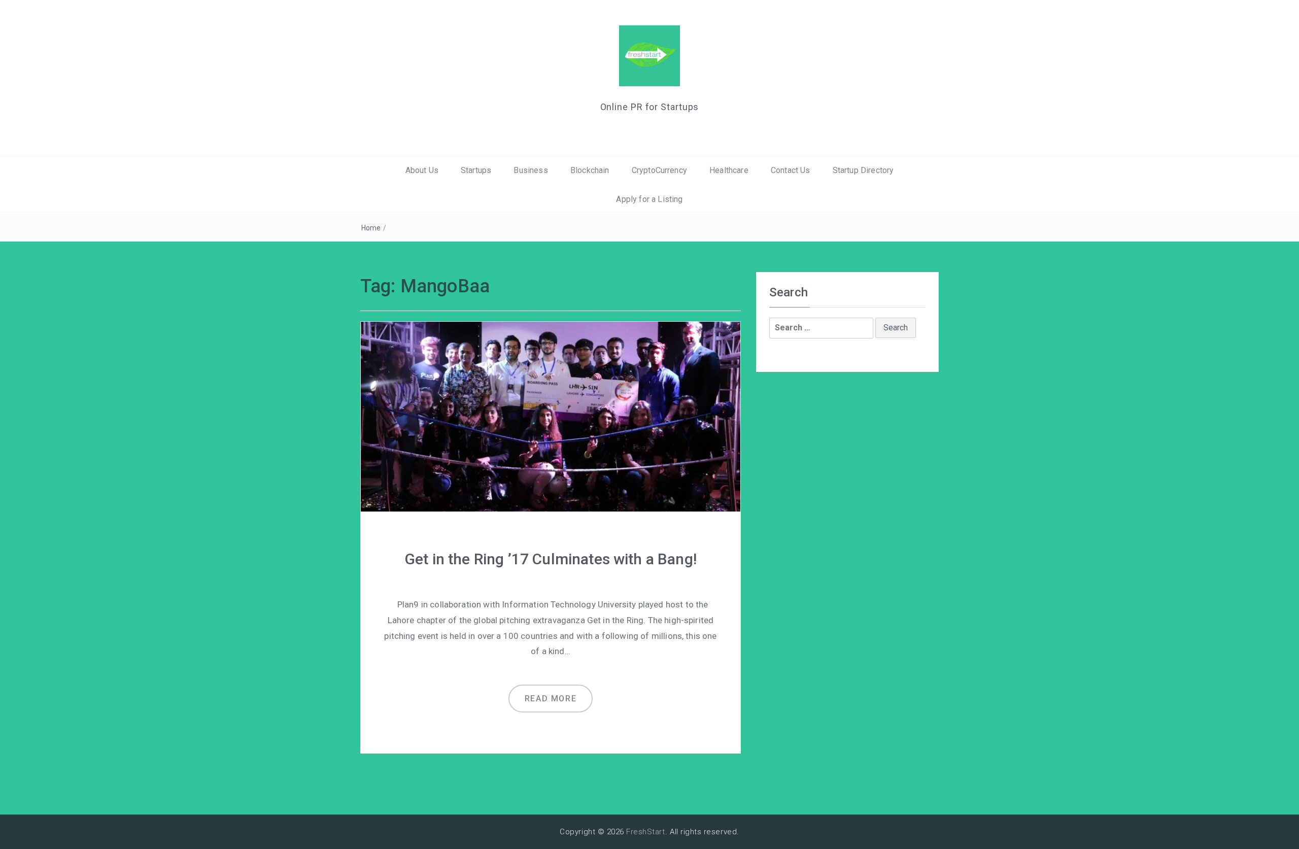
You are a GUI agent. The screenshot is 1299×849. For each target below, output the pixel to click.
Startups (476, 170)
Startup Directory (863, 170)
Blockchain (589, 170)
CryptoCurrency (659, 170)
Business (531, 170)
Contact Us (790, 170)
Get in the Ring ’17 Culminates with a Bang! (550, 559)
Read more (550, 698)
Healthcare (728, 170)
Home (371, 228)
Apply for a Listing (649, 199)
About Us (421, 170)
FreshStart (645, 831)
